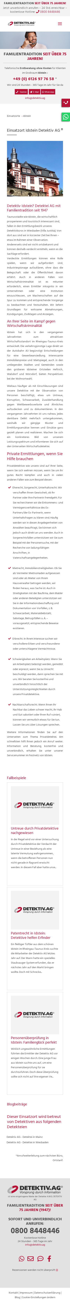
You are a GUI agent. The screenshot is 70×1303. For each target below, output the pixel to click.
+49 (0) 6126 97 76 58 (33, 79)
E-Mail (36, 92)
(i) (57, 1270)
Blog (17, 1297)
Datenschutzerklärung (47, 1293)
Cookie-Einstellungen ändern (38, 1297)
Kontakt (13, 1293)
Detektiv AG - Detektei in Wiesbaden (28, 1142)
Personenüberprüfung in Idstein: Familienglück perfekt (34, 1040)
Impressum (26, 1293)
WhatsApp (49, 92)
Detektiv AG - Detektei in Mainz (25, 1137)
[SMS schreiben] (40, 1260)
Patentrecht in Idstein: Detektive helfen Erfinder (30, 936)
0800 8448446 (49, 11)
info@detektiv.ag (35, 98)
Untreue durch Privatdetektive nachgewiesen (35, 831)
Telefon (23, 92)
